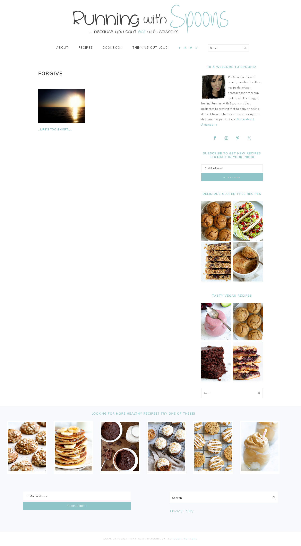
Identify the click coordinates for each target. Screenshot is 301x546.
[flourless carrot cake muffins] (166, 470)
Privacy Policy (182, 511)
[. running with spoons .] (150, 35)
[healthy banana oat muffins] (27, 470)
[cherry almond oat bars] (248, 380)
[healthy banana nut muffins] (248, 339)
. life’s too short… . (55, 129)
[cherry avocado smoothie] (216, 339)
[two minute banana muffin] (248, 280)
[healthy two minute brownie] (120, 470)
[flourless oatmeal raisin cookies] (213, 470)
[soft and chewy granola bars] (216, 280)
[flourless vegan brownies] (216, 380)
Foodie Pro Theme (184, 539)
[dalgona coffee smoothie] (259, 470)
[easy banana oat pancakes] (73, 470)
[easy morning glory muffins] (216, 239)
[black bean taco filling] (248, 239)
